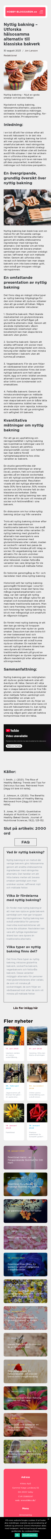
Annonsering (25, 1515)
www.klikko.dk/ (28, 1500)
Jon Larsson (31, 50)
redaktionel (10, 55)
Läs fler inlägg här (25, 1008)
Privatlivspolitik (29, 1535)
